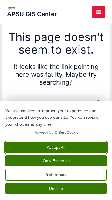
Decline (56, 188)
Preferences (56, 174)
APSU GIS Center (32, 14)
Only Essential (56, 160)
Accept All (56, 147)
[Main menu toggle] (98, 12)
